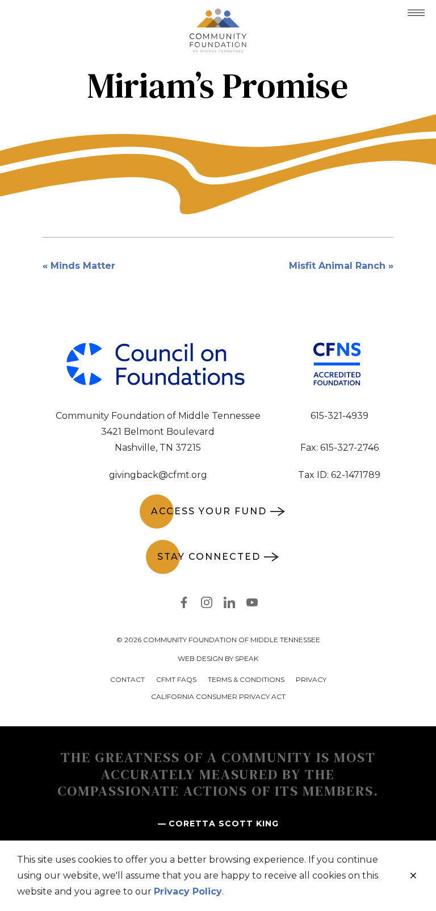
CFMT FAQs (176, 679)
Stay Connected (209, 556)
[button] (416, 13)
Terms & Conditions (246, 679)
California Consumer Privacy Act (218, 696)
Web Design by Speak (218, 658)
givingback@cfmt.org (158, 474)
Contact (127, 679)
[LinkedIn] (229, 604)
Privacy (311, 679)
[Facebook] (184, 604)
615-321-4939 (339, 415)
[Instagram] (206, 604)
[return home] (218, 15)
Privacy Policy (188, 891)
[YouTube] (252, 604)
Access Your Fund (209, 511)
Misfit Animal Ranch (337, 265)
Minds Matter (83, 265)
